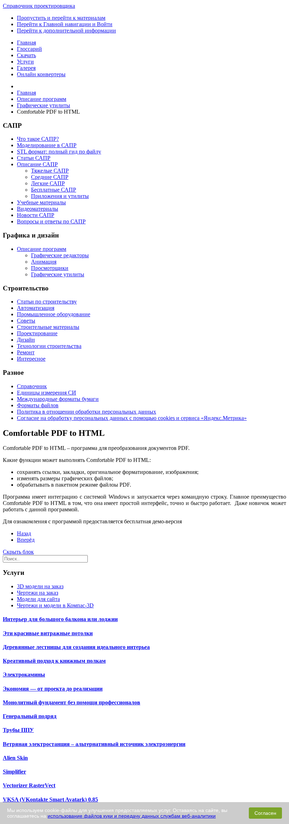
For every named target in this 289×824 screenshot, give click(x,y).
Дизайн (26, 340)
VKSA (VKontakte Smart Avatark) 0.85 (50, 799)
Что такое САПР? (38, 139)
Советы (26, 321)
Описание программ (41, 249)
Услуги (25, 62)
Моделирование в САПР (46, 145)
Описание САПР (37, 164)
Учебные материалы (41, 202)
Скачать (26, 55)
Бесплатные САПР (53, 190)
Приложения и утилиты (60, 196)
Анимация (43, 262)
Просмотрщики (49, 268)
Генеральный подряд (29, 716)
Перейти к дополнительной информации (66, 31)
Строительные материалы (48, 327)
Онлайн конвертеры (41, 74)
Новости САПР (35, 215)
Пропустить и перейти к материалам (61, 18)
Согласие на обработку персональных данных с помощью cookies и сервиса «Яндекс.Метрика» (132, 418)
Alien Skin (15, 758)
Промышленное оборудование (53, 314)
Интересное (31, 359)
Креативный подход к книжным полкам (54, 661)
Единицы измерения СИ (46, 393)
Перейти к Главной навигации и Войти (64, 24)
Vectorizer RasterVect (29, 785)
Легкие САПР (48, 183)
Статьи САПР (33, 158)
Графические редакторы (60, 255)
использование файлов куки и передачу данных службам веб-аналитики (132, 816)
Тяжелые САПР (50, 171)
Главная (26, 43)
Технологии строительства (49, 346)
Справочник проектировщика (39, 6)
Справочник (32, 386)
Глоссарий (29, 49)
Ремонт (26, 352)
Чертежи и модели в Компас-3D (55, 605)
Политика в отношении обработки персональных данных (86, 412)
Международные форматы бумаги (58, 399)
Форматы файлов (38, 405)
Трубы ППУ (18, 730)
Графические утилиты (57, 274)
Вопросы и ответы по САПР (51, 221)
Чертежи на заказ (37, 593)
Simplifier (14, 772)
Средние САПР (49, 177)
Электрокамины (24, 675)
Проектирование (37, 333)
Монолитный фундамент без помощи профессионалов (71, 702)
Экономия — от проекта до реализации (53, 689)
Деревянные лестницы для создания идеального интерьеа (76, 647)
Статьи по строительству (47, 302)
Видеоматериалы (37, 209)
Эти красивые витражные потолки (48, 633)
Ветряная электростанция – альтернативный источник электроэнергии (94, 744)
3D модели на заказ (40, 586)
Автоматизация (35, 308)
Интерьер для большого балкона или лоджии (60, 619)
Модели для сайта (38, 599)
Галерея (26, 68)
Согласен (265, 813)
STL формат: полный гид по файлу (59, 152)
